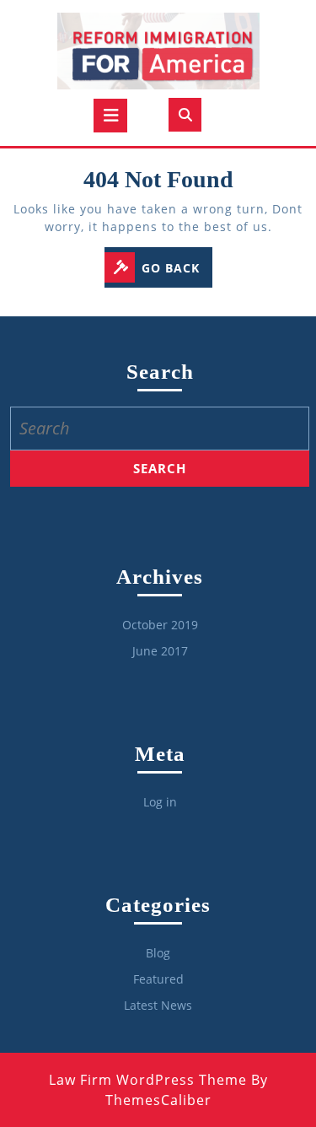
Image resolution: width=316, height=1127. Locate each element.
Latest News (158, 1005)
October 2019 (160, 625)
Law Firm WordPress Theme (148, 1079)
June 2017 (160, 651)
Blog (158, 953)
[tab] (110, 115)
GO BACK (177, 269)
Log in (160, 802)
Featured (158, 979)
